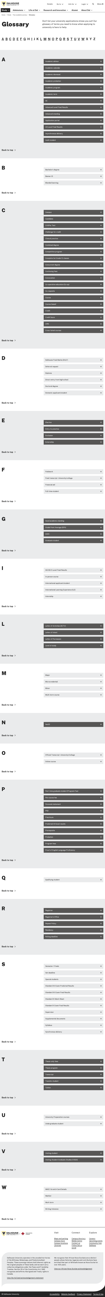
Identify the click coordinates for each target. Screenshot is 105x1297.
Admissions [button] (18, 10)
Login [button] (84, 4)
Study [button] (4, 10)
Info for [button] (71, 4)
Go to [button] (59, 4)
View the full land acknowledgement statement (25, 1278)
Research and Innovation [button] (55, 10)
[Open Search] (93, 4)
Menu (99, 4)
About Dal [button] (85, 10)
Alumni (75, 10)
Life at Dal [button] (33, 10)
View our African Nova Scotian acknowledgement (73, 1269)
